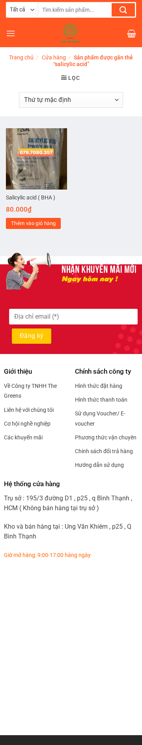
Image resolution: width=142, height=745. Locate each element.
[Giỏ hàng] (131, 33)
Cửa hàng (54, 57)
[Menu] (10, 33)
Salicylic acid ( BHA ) (30, 197)
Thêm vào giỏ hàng (33, 223)
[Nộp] (123, 10)
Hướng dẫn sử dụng (99, 465)
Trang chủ (21, 57)
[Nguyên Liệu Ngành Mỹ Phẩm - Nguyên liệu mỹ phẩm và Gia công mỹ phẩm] (71, 33)
